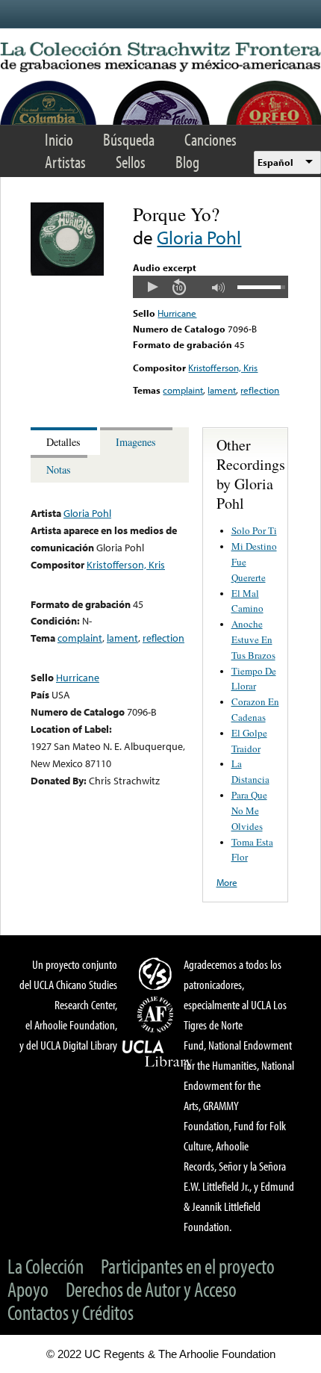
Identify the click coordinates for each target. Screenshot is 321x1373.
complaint (183, 390)
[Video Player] (210, 287)
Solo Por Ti (254, 530)
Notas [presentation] (58, 469)
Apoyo (28, 1289)
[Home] (160, 57)
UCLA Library (157, 1054)
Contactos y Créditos (70, 1312)
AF (157, 1014)
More (226, 882)
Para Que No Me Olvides (249, 810)
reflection (259, 390)
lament (222, 390)
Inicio (59, 139)
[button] (152, 287)
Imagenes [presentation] (136, 442)
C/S (157, 973)
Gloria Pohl (199, 237)
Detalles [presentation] (63, 442)
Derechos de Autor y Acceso (151, 1289)
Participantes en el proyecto (188, 1266)
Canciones (210, 139)
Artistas (65, 162)
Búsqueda (129, 139)
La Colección (45, 1266)
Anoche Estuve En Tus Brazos (253, 639)
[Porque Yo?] (67, 272)
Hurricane (177, 313)
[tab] (65, 441)
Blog (187, 162)
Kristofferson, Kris (223, 368)
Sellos (131, 162)
